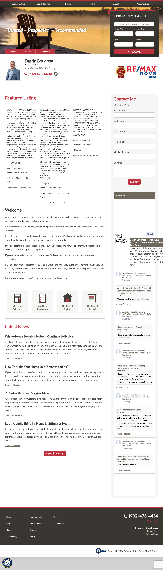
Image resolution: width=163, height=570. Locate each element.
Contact (45, 51)
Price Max (140, 29)
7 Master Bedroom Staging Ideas (27, 393)
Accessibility (11, 536)
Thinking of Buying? (67, 307)
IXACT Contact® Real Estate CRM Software (138, 551)
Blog (28, 51)
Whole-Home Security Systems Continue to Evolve (39, 336)
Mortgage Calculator (17, 307)
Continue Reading (13, 358)
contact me (98, 268)
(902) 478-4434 (40, 74)
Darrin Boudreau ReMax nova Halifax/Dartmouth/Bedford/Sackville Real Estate (136, 275)
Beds (116, 39)
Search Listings (43, 4)
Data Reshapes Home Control (129, 410)
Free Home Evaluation (42, 307)
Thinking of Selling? (92, 307)
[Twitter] (56, 74)
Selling (92, 4)
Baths (138, 39)
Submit (134, 181)
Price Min (119, 29)
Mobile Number (121, 152)
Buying (68, 4)
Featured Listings (18, 4)
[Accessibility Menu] (7, 563)
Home (13, 51)
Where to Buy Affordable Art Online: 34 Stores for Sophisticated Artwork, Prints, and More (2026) (134, 291)
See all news (53, 453)
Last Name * (120, 120)
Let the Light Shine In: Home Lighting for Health (38, 423)
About (116, 4)
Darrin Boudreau (40, 60)
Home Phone (120, 141)
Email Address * (121, 131)
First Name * (120, 110)
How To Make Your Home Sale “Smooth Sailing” (36, 366)
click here (25, 245)
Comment (118, 162)
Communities (143, 4)
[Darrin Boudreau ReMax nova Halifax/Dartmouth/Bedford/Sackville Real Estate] (121, 239)
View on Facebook (123, 304)
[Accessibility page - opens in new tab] (102, 552)
